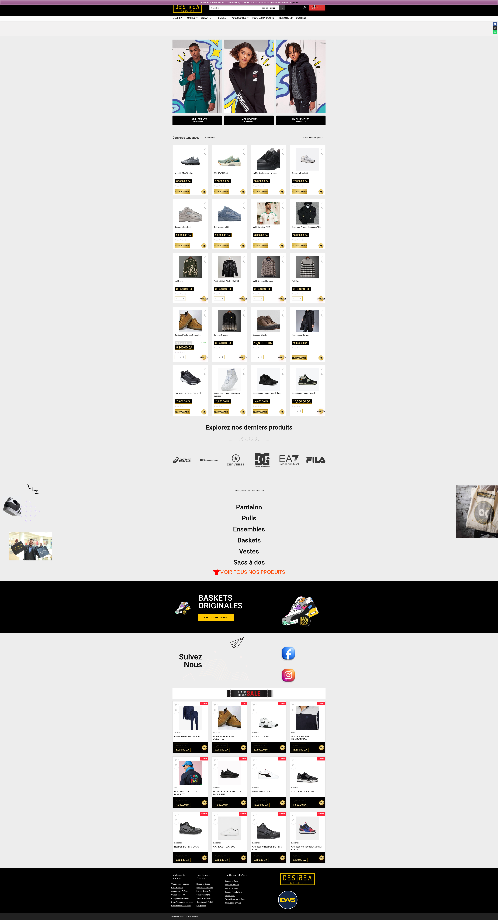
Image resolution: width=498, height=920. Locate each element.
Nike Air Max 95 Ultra (184, 173)
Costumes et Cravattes (181, 906)
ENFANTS (206, 18)
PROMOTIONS (285, 18)
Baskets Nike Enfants (234, 892)
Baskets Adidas (231, 888)
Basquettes (201, 906)
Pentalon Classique (204, 887)
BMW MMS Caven (262, 791)
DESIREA (177, 18)
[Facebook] (495, 24)
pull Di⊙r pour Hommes (263, 281)
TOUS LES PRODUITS (263, 18)
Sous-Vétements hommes (182, 902)
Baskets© (178, 843)
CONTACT (301, 18)
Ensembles (249, 529)
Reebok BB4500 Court (186, 846)
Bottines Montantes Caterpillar (188, 335)
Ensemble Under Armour (187, 736)
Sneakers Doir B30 (300, 173)
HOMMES (190, 18)
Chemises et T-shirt (204, 902)
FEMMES (221, 18)
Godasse (217, 733)
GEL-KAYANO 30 (221, 173)
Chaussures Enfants (179, 891)
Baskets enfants (232, 881)
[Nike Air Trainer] (268, 718)
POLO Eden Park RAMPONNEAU (300, 738)
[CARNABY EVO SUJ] (229, 828)
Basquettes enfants (233, 903)
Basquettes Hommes (180, 898)
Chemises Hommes (179, 895)
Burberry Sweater (221, 335)
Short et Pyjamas (203, 898)
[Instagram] (495, 28)
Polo (293, 733)
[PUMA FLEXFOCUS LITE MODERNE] (229, 773)
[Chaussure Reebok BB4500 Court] (268, 828)
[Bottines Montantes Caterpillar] (229, 718)
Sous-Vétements (203, 895)
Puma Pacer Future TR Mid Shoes (267, 393)
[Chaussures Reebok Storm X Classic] (307, 828)
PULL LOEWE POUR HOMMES (226, 281)
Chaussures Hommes (180, 884)
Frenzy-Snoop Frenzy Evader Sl (188, 393)
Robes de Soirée (203, 891)
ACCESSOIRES (239, 18)
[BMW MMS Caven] (268, 773)
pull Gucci (179, 281)
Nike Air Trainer (260, 736)
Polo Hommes (177, 887)
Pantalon (249, 507)
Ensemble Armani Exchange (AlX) (306, 227)
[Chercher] (282, 7)
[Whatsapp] (495, 32)
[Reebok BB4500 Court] (190, 828)
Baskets (249, 540)
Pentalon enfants (232, 885)
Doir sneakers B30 (221, 227)
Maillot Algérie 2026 (261, 227)
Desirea (177, 788)
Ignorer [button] (295, 2)
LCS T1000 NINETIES (302, 791)
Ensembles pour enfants (235, 899)
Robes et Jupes (203, 884)
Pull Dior (295, 281)
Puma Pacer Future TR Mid (303, 393)
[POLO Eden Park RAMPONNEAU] (307, 718)
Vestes (249, 551)
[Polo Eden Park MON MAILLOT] (190, 773)
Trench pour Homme (300, 335)
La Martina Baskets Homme (265, 173)
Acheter (203, 299)
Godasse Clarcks (260, 335)
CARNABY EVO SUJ (224, 846)
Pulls (249, 518)
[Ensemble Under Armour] (190, 718)
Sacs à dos (249, 562)
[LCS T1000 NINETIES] (307, 773)
